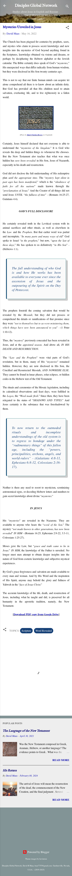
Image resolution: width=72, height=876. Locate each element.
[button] (67, 28)
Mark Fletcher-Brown (35, 135)
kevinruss (43, 859)
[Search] (67, 7)
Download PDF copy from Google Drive (36, 614)
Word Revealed (43, 630)
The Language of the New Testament (26, 731)
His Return (10, 770)
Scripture (26, 630)
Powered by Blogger (38, 852)
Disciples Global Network (36, 5)
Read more (60, 760)
